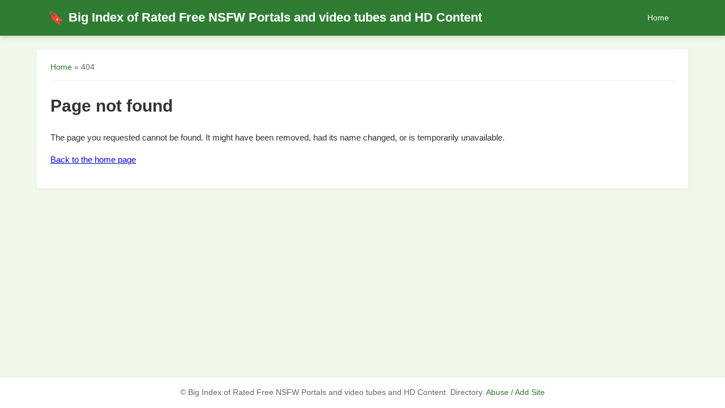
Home (658, 17)
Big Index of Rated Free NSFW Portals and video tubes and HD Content (265, 17)
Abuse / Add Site (515, 392)
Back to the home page (93, 159)
